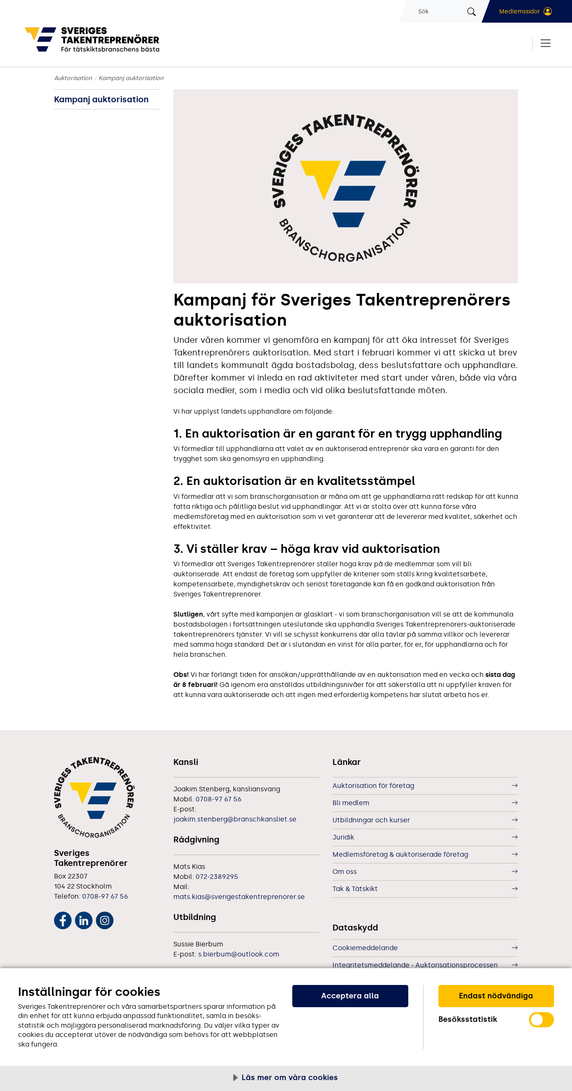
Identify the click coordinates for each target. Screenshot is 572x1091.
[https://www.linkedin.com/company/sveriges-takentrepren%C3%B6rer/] (84, 919)
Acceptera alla (350, 995)
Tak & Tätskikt (355, 889)
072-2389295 (217, 877)
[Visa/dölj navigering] (542, 43)
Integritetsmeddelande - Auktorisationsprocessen (415, 965)
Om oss (344, 872)
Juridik (343, 837)
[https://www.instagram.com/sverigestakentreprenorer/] (104, 919)
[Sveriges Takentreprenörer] (120, 39)
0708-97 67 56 (105, 896)
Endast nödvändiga (496, 995)
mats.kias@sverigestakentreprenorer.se (239, 897)
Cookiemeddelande (365, 948)
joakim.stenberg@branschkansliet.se (234, 819)
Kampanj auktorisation (101, 99)
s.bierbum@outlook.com (238, 954)
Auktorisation (73, 78)
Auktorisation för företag (373, 786)
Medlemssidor (519, 11)
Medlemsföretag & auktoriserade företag (400, 854)
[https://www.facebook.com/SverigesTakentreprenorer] (63, 919)
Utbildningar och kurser (371, 820)
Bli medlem (350, 803)
